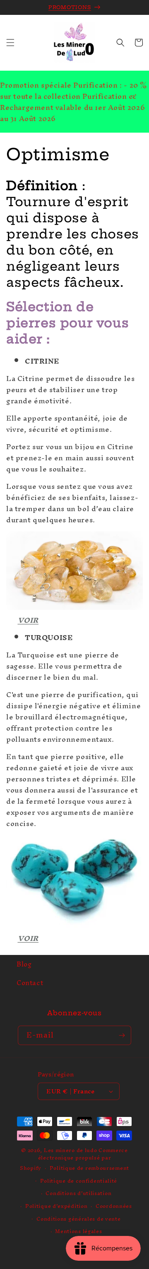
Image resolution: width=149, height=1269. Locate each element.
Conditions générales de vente (78, 1219)
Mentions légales (78, 1231)
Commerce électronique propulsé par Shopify (74, 1159)
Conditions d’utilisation (78, 1193)
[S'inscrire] (122, 1035)
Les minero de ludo (70, 1150)
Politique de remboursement (89, 1168)
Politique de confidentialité (79, 1181)
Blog (24, 964)
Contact (30, 982)
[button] (10, 42)
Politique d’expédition (56, 1206)
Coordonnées (114, 1206)
